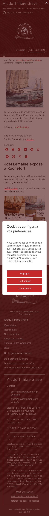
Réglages (24, 273)
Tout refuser (24, 281)
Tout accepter (25, 288)
